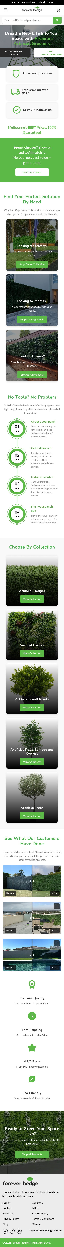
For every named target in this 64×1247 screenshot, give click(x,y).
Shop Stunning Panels (32, 319)
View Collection (32, 598)
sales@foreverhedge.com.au (46, 1230)
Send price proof (32, 171)
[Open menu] (5, 9)
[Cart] (58, 9)
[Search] (57, 20)
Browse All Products (32, 374)
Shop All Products (32, 1154)
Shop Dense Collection (32, 264)
